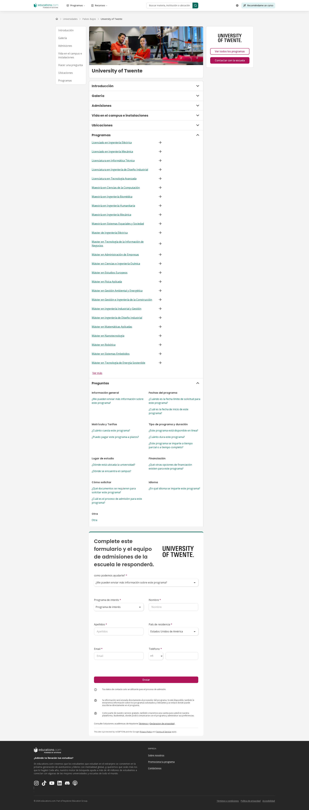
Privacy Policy (146, 731)
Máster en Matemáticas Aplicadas (112, 326)
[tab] (71, 30)
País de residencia (160, 624)
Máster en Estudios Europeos (109, 272)
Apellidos (100, 624)
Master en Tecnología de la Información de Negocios (118, 243)
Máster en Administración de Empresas (115, 254)
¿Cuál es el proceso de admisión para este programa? (117, 500)
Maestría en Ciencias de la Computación (116, 187)
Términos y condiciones (228, 801)
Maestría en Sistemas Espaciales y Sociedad (118, 223)
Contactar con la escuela (230, 60)
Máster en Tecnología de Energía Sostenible (118, 363)
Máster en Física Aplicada (107, 281)
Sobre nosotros (156, 755)
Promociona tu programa (161, 761)
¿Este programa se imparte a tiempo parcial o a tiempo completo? (171, 445)
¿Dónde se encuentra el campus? (111, 471)
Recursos (100, 5)
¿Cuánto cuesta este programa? (111, 430)
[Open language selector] (237, 5)
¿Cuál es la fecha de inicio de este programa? (168, 411)
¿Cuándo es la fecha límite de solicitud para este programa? (174, 401)
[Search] (195, 5)
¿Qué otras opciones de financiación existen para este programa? (170, 466)
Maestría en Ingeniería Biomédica (112, 196)
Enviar (146, 680)
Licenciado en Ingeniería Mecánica (112, 151)
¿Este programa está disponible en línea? (173, 430)
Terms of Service (163, 731)
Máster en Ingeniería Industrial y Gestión (116, 308)
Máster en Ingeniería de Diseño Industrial (117, 317)
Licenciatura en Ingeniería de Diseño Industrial (120, 169)
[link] (111, 19)
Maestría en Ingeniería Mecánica (111, 214)
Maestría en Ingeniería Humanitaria (113, 205)
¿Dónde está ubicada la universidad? (113, 464)
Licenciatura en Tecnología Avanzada (114, 178)
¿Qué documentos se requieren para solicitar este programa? (114, 490)
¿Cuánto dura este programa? (167, 437)
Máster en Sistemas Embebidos (111, 353)
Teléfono (155, 649)
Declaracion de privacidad (162, 723)
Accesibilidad (268, 801)
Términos (143, 723)
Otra (94, 520)
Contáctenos (154, 768)
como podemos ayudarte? (110, 575)
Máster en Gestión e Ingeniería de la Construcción (122, 299)
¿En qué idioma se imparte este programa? (174, 488)
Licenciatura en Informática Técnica (113, 160)
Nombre (155, 600)
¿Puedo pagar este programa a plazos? (115, 437)
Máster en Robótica (103, 344)
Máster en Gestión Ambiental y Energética (117, 290)
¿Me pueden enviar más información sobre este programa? (117, 401)
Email (98, 649)
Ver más (97, 373)
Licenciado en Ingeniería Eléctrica (112, 142)
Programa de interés (107, 600)
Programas (76, 5)
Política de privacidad (251, 801)
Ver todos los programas (230, 51)
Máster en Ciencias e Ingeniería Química (116, 263)
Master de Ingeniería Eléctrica (110, 232)
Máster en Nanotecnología (108, 335)
